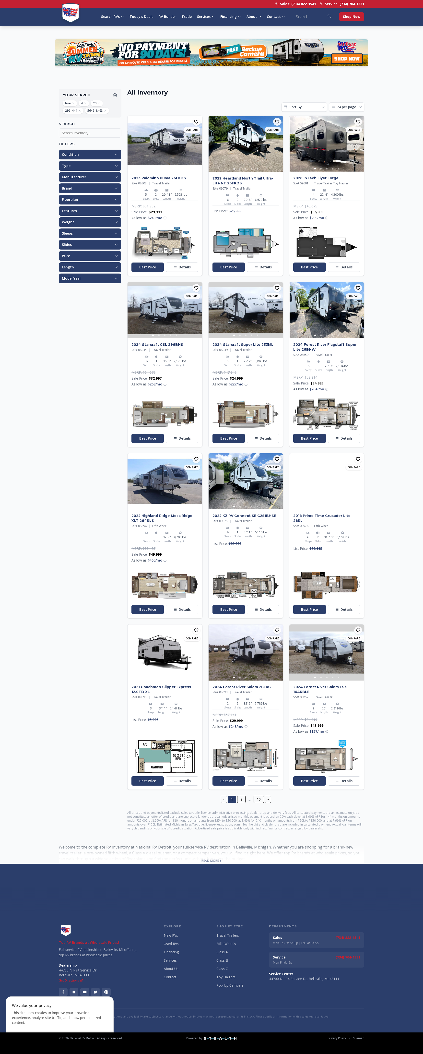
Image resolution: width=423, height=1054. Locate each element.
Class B (222, 960)
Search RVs (110, 16)
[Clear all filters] (115, 95)
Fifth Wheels (226, 943)
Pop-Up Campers (230, 985)
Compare (192, 130)
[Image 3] (165, 169)
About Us (171, 968)
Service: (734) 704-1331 (344, 3)
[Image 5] (176, 169)
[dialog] (60, 1022)
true (68, 103)
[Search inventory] (329, 16)
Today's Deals (141, 16)
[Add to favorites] (196, 122)
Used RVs (171, 943)
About (252, 16)
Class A (222, 952)
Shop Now (351, 16)
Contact (274, 16)
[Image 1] (153, 169)
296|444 (71, 110)
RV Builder (167, 16)
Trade (186, 16)
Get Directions (69, 980)
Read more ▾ (211, 861)
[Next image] (198, 144)
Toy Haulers (225, 977)
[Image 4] (171, 169)
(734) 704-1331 (348, 957)
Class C (222, 968)
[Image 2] (159, 169)
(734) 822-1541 (348, 937)
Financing (228, 16)
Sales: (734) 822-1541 (298, 3)
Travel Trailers (227, 935)
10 (259, 799)
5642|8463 (95, 110)
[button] (165, 218)
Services (204, 16)
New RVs (171, 935)
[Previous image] (131, 144)
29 (94, 103)
